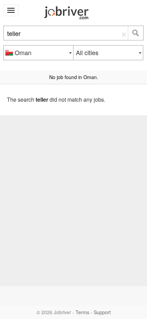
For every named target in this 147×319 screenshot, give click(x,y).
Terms (82, 312)
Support (102, 312)
